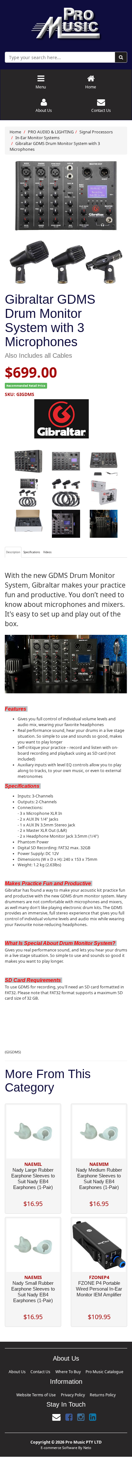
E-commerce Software (59, 1443)
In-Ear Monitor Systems (37, 137)
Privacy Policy (70, 1391)
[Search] (121, 57)
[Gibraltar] (66, 418)
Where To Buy (67, 1371)
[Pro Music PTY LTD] (66, 22)
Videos (47, 552)
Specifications (31, 552)
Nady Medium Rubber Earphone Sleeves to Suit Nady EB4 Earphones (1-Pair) (99, 1178)
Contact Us (50, 1371)
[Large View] (28, 461)
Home (15, 132)
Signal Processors (96, 132)
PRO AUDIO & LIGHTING (51, 132)
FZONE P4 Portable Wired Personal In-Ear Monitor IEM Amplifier (99, 1288)
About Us (36, 1371)
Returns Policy (89, 1391)
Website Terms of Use (47, 1391)
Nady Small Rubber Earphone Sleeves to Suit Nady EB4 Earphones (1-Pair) (33, 1291)
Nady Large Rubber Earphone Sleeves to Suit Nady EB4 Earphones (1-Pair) (33, 1178)
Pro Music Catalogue (89, 1371)
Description (13, 552)
